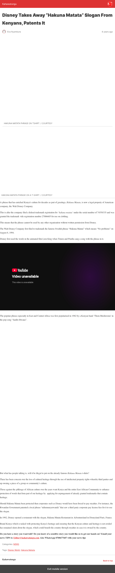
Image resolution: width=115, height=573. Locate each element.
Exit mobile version (57, 569)
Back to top (108, 561)
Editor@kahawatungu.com (26, 537)
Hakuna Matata (28, 550)
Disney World (14, 550)
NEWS (16, 544)
